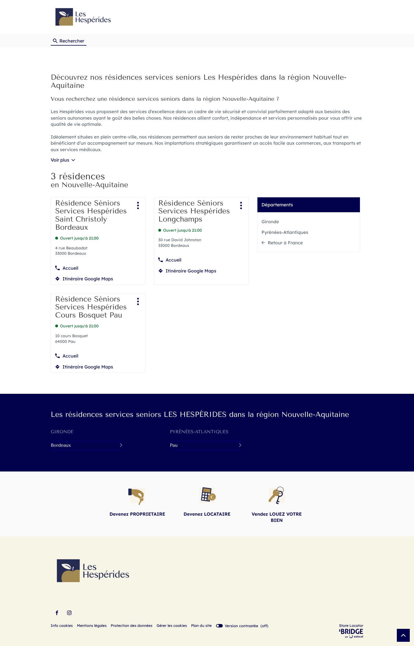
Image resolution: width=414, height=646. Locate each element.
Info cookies (62, 626)
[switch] (242, 625)
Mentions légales (91, 626)
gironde (62, 431)
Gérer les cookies (172, 625)
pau (174, 445)
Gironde (270, 221)
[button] (357, 17)
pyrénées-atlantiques (199, 431)
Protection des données (131, 626)
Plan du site (201, 625)
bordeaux (61, 445)
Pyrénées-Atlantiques (285, 232)
